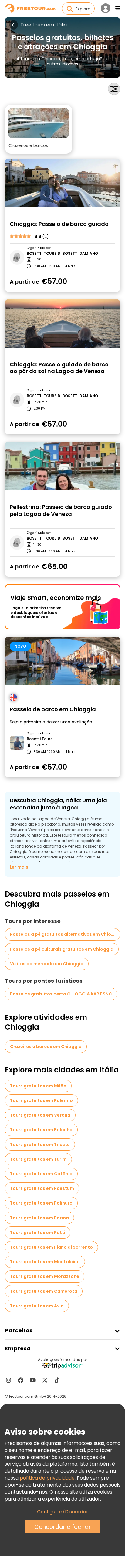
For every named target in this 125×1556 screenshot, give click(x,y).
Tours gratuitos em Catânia (41, 1174)
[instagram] (8, 1380)
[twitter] (45, 1380)
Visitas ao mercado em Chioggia (46, 964)
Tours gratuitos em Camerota (43, 1291)
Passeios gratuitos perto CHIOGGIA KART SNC (61, 994)
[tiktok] (57, 1380)
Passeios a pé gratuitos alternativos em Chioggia (65, 934)
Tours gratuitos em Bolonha (41, 1130)
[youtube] (32, 1380)
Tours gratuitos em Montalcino (45, 1262)
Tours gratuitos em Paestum (42, 1188)
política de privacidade (47, 1477)
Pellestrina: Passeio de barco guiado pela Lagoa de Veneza (61, 510)
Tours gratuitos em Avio (37, 1306)
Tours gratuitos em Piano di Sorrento (51, 1247)
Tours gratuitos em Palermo (41, 1100)
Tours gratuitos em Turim (38, 1159)
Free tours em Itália (43, 25)
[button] (38, 129)
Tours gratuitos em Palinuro (41, 1203)
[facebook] (20, 1380)
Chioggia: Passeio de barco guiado (59, 224)
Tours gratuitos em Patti (37, 1232)
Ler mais (19, 867)
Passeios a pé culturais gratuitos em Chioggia (61, 949)
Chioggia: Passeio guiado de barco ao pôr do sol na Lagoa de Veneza (59, 368)
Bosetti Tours (39, 739)
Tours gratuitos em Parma (39, 1218)
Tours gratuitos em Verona (40, 1115)
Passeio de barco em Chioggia (53, 709)
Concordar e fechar (62, 1527)
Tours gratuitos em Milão (38, 1086)
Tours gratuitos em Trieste (40, 1145)
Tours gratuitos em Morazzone (44, 1276)
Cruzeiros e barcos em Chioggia (46, 1047)
